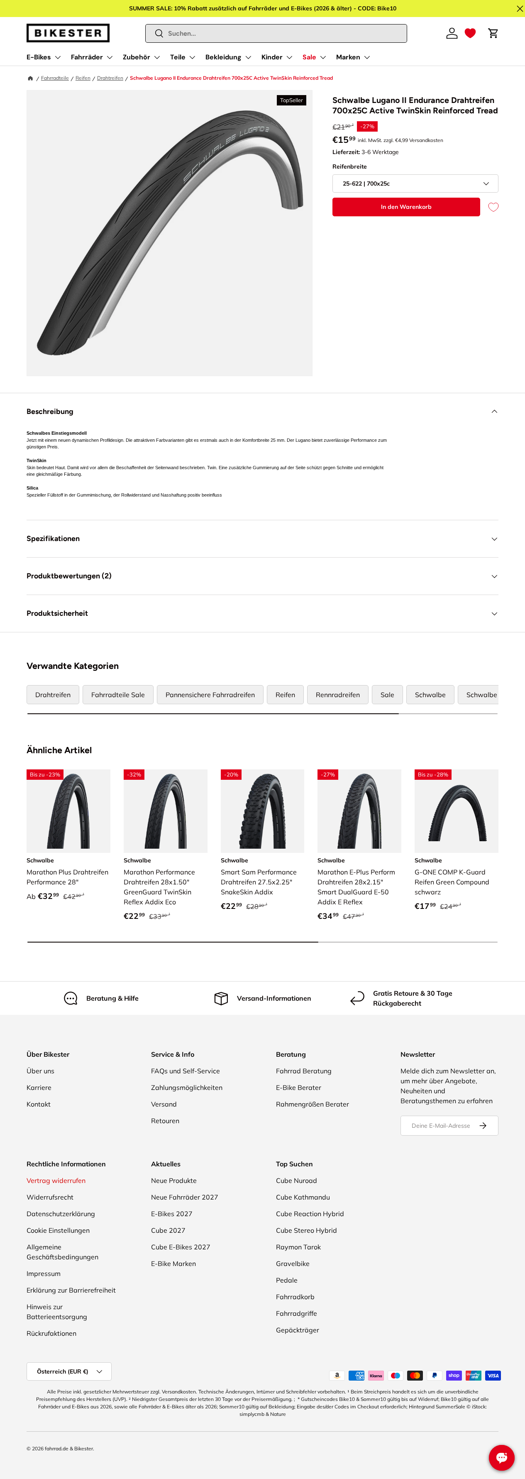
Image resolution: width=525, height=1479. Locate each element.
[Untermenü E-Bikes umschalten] (58, 57)
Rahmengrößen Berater (312, 1104)
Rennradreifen (338, 695)
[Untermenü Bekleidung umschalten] (248, 57)
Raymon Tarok (298, 1247)
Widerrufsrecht (50, 1197)
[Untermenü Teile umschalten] (192, 57)
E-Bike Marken (173, 1263)
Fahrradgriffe (296, 1313)
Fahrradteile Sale (118, 695)
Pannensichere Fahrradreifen (210, 695)
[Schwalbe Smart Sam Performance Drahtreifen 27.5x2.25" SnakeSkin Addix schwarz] (263, 811)
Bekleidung (223, 57)
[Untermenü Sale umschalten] (323, 57)
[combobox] (276, 33)
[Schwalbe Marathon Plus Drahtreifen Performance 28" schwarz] (68, 811)
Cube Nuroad (296, 1180)
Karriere (39, 1087)
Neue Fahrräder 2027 (184, 1197)
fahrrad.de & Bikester (69, 1448)
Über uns (40, 1071)
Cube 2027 (168, 1230)
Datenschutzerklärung (61, 1214)
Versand (164, 1104)
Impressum (44, 1273)
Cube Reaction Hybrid (310, 1214)
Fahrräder (87, 57)
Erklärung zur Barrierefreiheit (71, 1290)
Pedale (287, 1280)
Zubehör (136, 57)
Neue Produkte (174, 1180)
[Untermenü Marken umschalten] (367, 57)
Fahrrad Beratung (304, 1071)
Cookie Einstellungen (58, 1230)
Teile (178, 57)
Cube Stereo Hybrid (306, 1230)
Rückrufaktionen (51, 1333)
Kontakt (39, 1104)
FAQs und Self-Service (185, 1071)
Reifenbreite (349, 166)
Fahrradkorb (295, 1297)
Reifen (83, 78)
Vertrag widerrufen (56, 1180)
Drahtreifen (110, 78)
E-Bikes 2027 (172, 1214)
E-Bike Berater (298, 1087)
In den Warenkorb (406, 207)
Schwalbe (430, 695)
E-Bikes (39, 57)
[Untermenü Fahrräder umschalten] (110, 57)
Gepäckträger (297, 1330)
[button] (470, 33)
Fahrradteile (55, 78)
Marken (348, 57)
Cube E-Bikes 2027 (180, 1247)
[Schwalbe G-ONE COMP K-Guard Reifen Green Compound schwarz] (456, 811)
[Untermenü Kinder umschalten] (289, 57)
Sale (309, 57)
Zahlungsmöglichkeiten (186, 1087)
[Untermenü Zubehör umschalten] (157, 57)
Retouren (165, 1121)
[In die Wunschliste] (489, 207)
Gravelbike (293, 1263)
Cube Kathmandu (303, 1197)
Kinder (272, 57)
